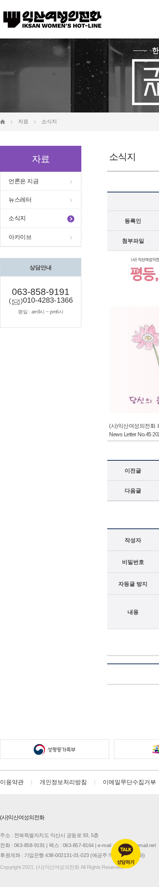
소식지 (17, 218)
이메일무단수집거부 (129, 782)
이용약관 (12, 782)
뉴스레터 (20, 199)
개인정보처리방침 (63, 782)
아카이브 (20, 237)
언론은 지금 (23, 181)
